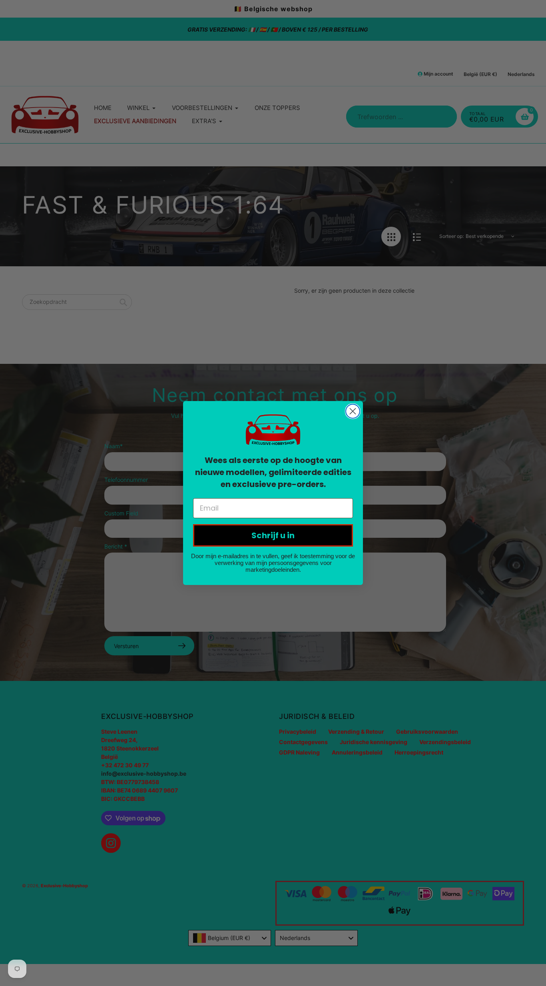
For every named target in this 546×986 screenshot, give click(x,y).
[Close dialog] (353, 411)
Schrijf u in (273, 535)
